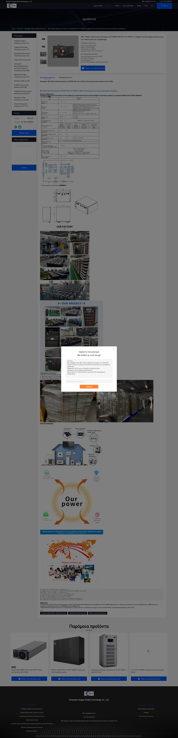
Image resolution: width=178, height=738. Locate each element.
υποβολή (89, 387)
